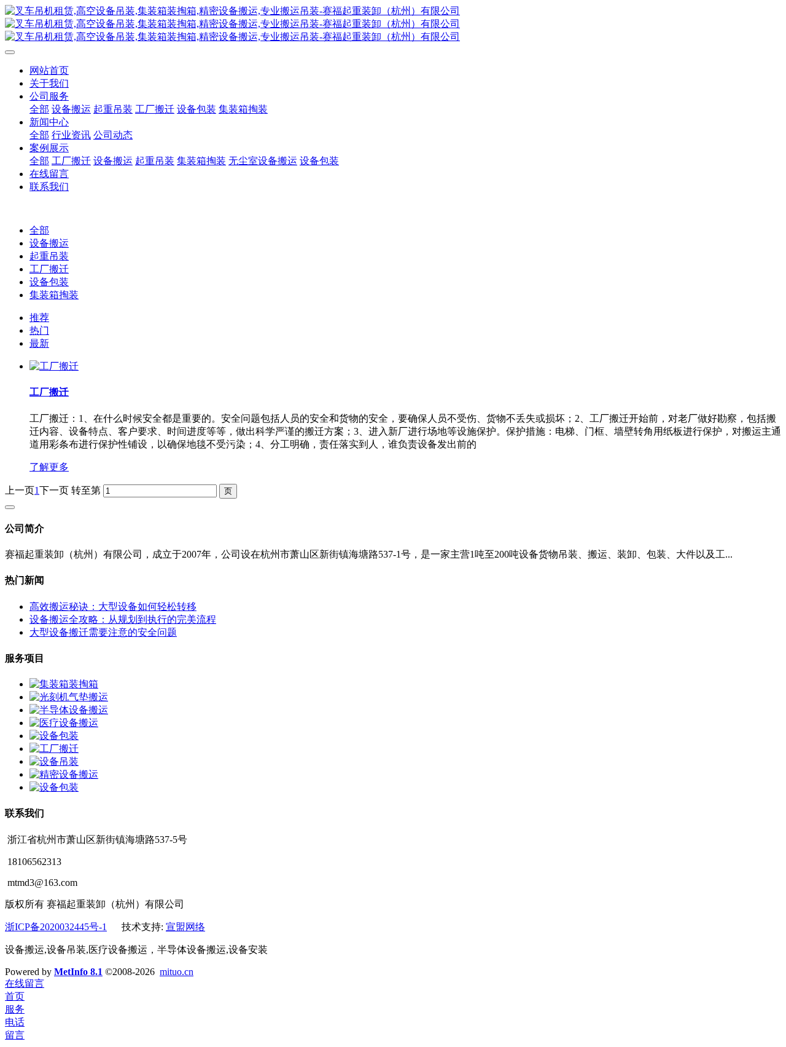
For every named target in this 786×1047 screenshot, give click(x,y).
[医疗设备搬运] (63, 722)
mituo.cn (176, 971)
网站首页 (49, 70)
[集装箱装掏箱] (63, 684)
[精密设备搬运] (63, 774)
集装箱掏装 (54, 295)
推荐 (39, 317)
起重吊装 (49, 256)
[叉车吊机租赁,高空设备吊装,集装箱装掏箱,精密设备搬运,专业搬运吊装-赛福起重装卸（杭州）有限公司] (393, 24)
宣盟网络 (185, 927)
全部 (39, 109)
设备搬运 (49, 243)
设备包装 (49, 282)
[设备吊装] (54, 761)
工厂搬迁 (49, 269)
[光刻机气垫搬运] (68, 697)
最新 (39, 343)
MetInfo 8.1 (78, 971)
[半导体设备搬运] (68, 710)
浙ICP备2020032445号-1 (56, 927)
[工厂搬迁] (54, 366)
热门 (39, 330)
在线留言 (24, 983)
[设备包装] (54, 735)
